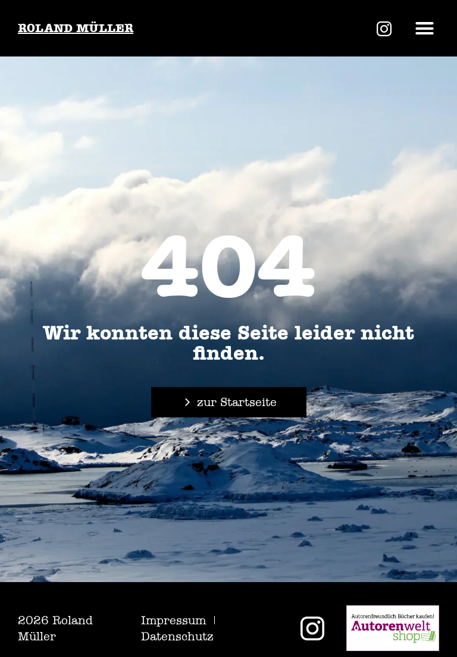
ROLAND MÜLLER (75, 28)
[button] (425, 28)
